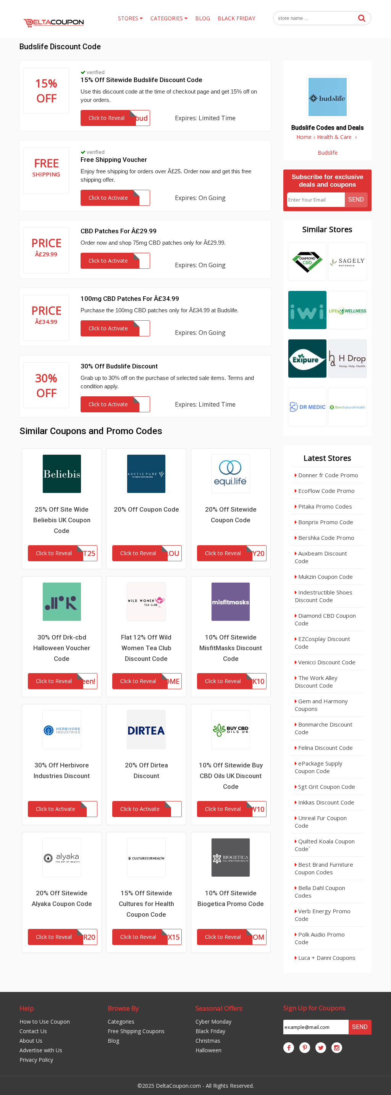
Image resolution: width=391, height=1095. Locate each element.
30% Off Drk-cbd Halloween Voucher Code (61, 647)
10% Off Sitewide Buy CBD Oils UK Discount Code (231, 775)
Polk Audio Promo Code (320, 938)
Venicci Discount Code (326, 662)
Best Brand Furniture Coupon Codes (324, 868)
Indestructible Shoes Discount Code (323, 596)
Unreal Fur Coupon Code (321, 821)
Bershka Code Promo (325, 537)
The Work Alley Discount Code (316, 681)
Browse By (123, 1008)
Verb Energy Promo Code (323, 914)
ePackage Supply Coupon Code (319, 767)
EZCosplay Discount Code (322, 642)
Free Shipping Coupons (136, 1031)
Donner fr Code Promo (327, 475)
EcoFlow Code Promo (326, 490)
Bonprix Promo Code (325, 522)
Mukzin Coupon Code (325, 576)
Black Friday (210, 1031)
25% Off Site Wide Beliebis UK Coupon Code (61, 520)
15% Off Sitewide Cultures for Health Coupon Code (146, 903)
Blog (113, 1040)
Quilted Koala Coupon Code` (325, 845)
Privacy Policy (36, 1059)
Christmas (208, 1040)
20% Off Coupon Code (146, 509)
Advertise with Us (40, 1050)
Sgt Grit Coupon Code (326, 786)
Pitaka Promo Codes (324, 506)
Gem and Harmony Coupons (321, 704)
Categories (121, 1021)
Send (356, 199)
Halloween (208, 1050)
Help (26, 1008)
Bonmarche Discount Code (323, 728)
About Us (30, 1040)
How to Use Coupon (44, 1021)
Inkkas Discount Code (325, 802)
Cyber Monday (213, 1021)
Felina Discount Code (325, 747)
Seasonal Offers (219, 1008)
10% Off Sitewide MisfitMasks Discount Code (230, 647)
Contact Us (33, 1031)
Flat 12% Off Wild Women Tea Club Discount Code (146, 647)
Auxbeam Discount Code (321, 557)
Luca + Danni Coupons (326, 957)
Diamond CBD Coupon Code (325, 619)
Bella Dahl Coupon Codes (320, 891)
